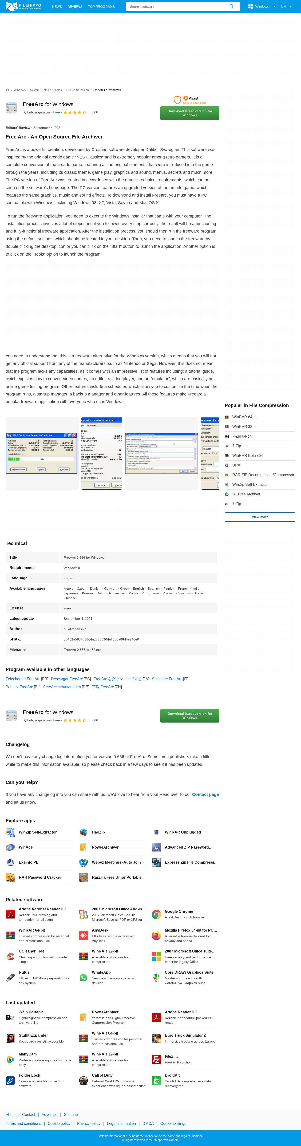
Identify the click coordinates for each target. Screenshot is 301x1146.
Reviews (74, 6)
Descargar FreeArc (67, 679)
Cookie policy (59, 1124)
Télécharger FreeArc (23, 679)
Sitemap (71, 1115)
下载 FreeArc (103, 687)
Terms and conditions (23, 1124)
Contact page (205, 794)
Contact (28, 1115)
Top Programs (101, 6)
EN (283, 6)
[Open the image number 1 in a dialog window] (101, 453)
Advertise (49, 1115)
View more (260, 517)
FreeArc (48, 104)
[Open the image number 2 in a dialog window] (161, 453)
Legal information (121, 1124)
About (11, 1115)
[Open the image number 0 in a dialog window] (42, 453)
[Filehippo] (23, 6)
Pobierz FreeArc (19, 687)
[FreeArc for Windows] (11, 108)
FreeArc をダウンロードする (118, 679)
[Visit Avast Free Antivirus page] (189, 100)
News (57, 6)
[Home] (7, 90)
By (36, 112)
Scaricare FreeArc (167, 679)
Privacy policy (88, 1124)
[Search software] (231, 6)
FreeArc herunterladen (62, 687)
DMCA (148, 1124)
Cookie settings (173, 1124)
